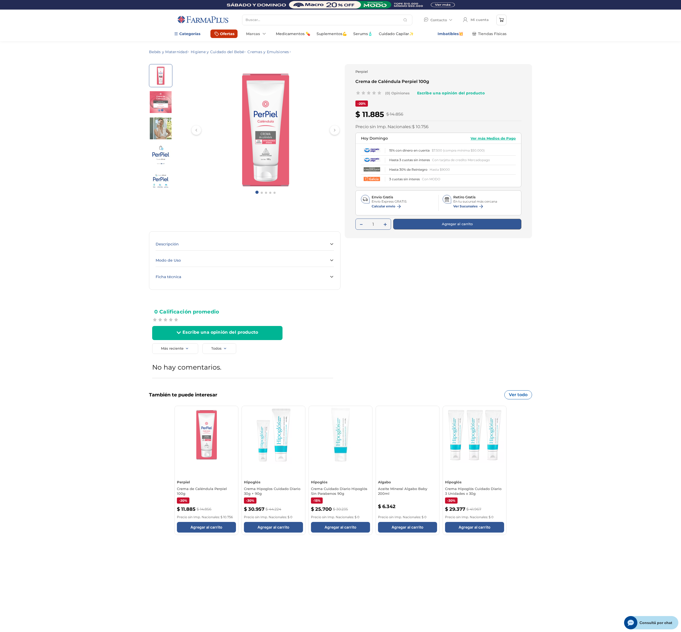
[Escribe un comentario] (451, 93)
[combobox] (327, 20)
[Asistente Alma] (651, 622)
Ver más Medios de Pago (493, 130)
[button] (245, 244)
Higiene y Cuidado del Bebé (217, 52)
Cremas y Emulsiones (268, 52)
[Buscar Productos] (406, 20)
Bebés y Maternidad (168, 52)
